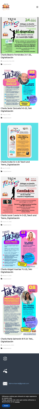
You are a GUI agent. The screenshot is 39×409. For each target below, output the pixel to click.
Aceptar (6, 405)
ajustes (17, 402)
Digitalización (7, 64)
